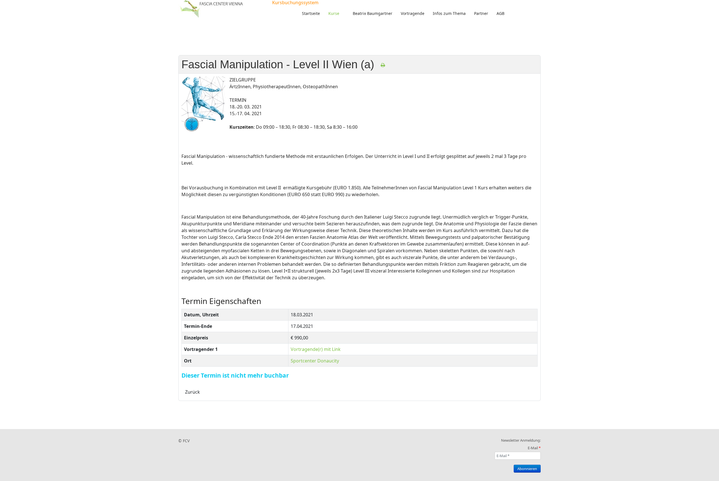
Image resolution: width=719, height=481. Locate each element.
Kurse (333, 13)
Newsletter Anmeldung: (521, 440)
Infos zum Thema (449, 13)
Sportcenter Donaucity (315, 361)
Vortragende (412, 13)
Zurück (192, 392)
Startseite (311, 13)
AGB (500, 13)
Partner (481, 13)
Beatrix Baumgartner (372, 13)
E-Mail (534, 447)
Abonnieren (527, 468)
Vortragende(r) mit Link (316, 349)
